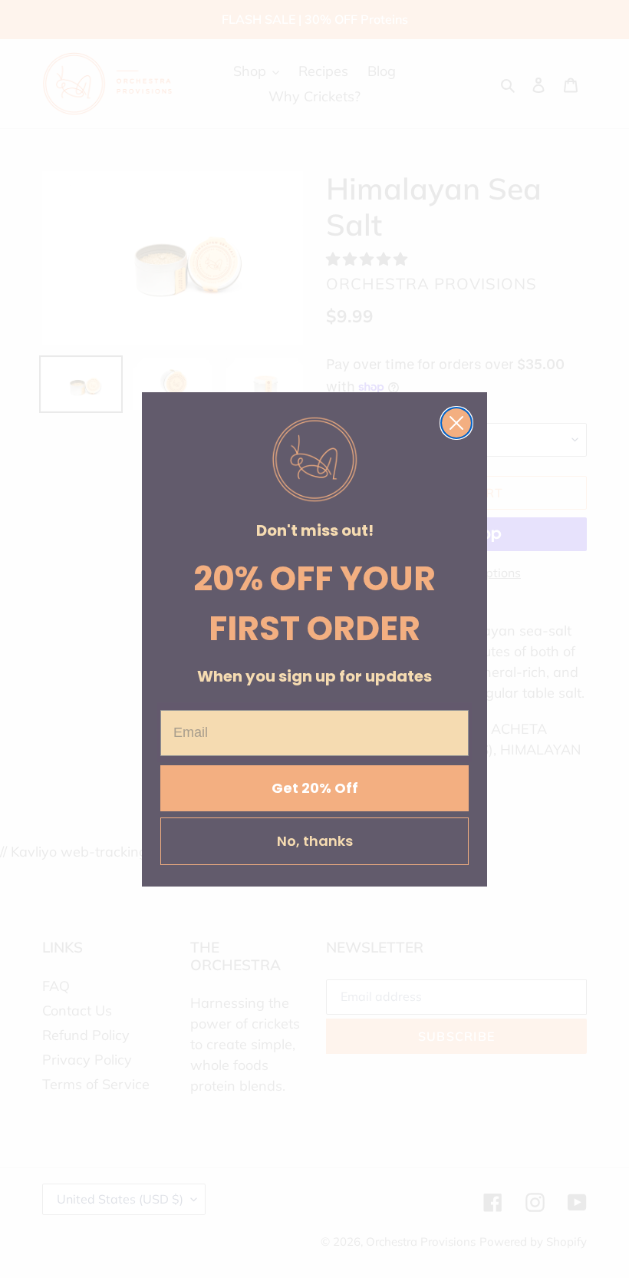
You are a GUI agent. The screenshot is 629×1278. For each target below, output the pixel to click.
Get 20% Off (315, 788)
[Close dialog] (456, 423)
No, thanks (315, 840)
